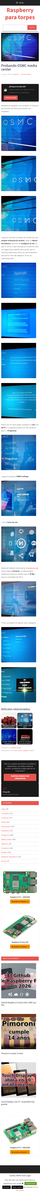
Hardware (5, 831)
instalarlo (14, 105)
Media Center (16, 748)
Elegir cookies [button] (17, 1187)
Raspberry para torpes (20, 14)
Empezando (5, 826)
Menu (21, 3)
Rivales (4, 852)
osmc (20, 750)
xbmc (32, 750)
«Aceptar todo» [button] (30, 1183)
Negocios (5, 844)
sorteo (3, 861)
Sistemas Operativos (9, 857)
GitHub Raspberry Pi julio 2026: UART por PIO (18, 1004)
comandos (5, 813)
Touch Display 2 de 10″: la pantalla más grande (17, 1103)
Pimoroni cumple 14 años (12, 1053)
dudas (3, 822)
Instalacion (5, 835)
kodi (15, 750)
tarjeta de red (32, 568)
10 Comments (26, 74)
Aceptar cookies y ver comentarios (20, 777)
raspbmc (26, 750)
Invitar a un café (10, 97)
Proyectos (5, 848)
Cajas (3, 809)
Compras (4, 818)
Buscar (32, 27)
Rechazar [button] (6, 1187)
